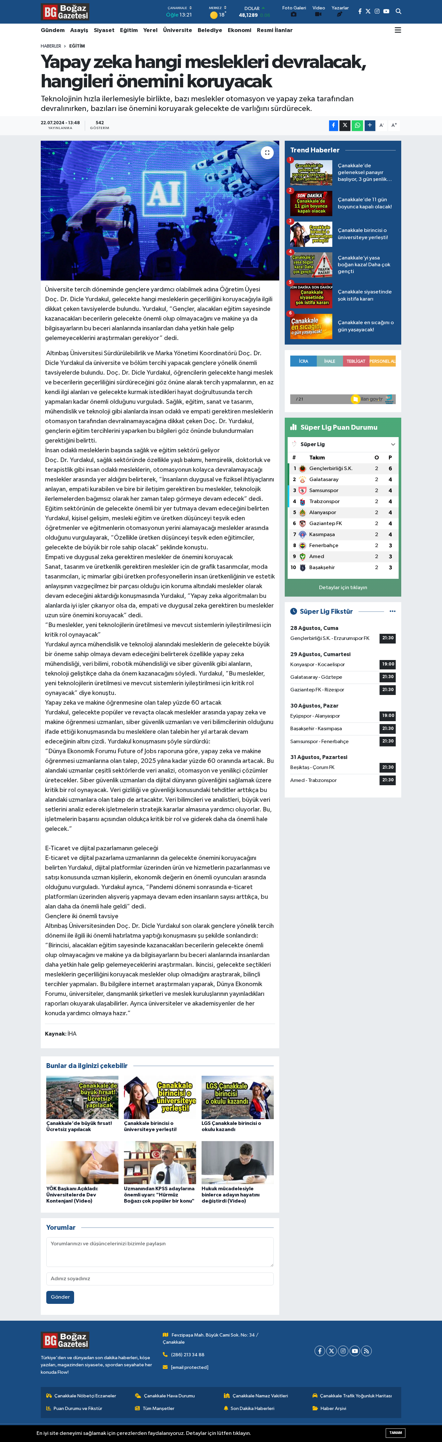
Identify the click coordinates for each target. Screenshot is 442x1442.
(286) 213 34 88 (187, 1354)
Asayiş (79, 30)
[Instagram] (343, 1351)
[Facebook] (320, 1351)
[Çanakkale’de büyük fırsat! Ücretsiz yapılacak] (82, 1097)
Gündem (53, 30)
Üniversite (177, 30)
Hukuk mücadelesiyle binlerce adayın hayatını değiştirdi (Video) (231, 1195)
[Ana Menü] (398, 31)
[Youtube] (354, 1351)
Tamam (395, 1433)
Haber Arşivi (333, 1408)
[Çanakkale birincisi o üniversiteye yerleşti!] (160, 1097)
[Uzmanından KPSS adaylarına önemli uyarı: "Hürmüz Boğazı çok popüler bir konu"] (160, 1162)
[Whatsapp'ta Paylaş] (357, 125)
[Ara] (398, 12)
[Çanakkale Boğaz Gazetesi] (65, 11)
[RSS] (366, 1351)
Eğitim (129, 30)
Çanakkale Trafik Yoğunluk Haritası (356, 1395)
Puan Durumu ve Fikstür (78, 1408)
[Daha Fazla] (370, 125)
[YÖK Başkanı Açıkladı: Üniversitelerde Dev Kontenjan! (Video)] (82, 1162)
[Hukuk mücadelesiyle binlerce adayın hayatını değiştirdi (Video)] (238, 1162)
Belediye (210, 30)
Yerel (150, 30)
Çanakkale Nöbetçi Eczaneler (85, 1395)
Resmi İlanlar (275, 30)
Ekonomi (239, 30)
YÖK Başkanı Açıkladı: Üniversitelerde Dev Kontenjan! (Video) (72, 1195)
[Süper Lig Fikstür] (393, 611)
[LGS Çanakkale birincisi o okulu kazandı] (238, 1097)
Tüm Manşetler (158, 1408)
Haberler (51, 46)
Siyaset (104, 30)
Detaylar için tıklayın (343, 587)
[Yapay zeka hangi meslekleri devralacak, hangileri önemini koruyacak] (160, 211)
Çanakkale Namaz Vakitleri (260, 1395)
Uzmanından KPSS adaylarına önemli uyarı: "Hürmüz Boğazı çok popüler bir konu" (159, 1195)
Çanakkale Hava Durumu (169, 1395)
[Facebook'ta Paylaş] (333, 125)
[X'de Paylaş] (344, 125)
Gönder (60, 1297)
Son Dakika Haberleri (252, 1408)
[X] (331, 1351)
